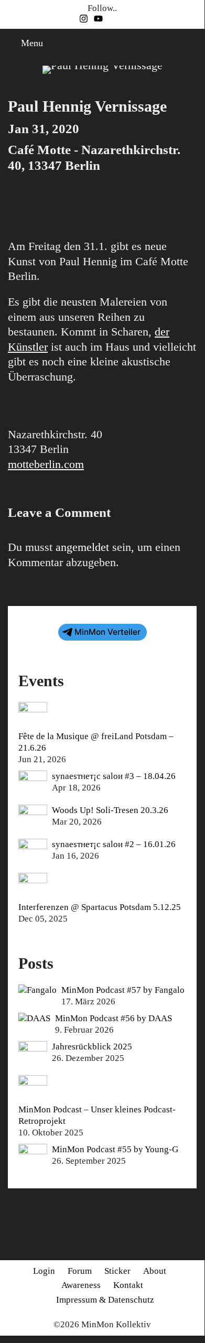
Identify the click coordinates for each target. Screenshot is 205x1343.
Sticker (117, 1271)
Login (44, 1271)
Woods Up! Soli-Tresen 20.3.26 (110, 810)
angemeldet (82, 547)
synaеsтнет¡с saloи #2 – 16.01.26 (114, 844)
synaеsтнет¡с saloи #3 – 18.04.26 (114, 776)
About (154, 1271)
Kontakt (128, 1285)
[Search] (193, 43)
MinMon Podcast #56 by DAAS (113, 1018)
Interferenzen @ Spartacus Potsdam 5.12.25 (99, 907)
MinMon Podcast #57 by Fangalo (123, 990)
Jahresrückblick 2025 (92, 1047)
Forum (80, 1271)
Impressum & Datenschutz (105, 1300)
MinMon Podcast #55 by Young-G (115, 1149)
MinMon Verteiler (107, 632)
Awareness (81, 1285)
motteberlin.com (46, 464)
